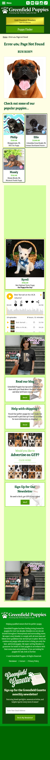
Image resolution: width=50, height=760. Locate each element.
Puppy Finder (25, 29)
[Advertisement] (25, 211)
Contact (22, 661)
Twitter (28, 3)
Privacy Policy (33, 661)
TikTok (46, 3)
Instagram (41, 3)
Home (5, 37)
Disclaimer (13, 661)
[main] (25, 112)
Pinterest (37, 3)
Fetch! (25, 397)
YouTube (32, 3)
